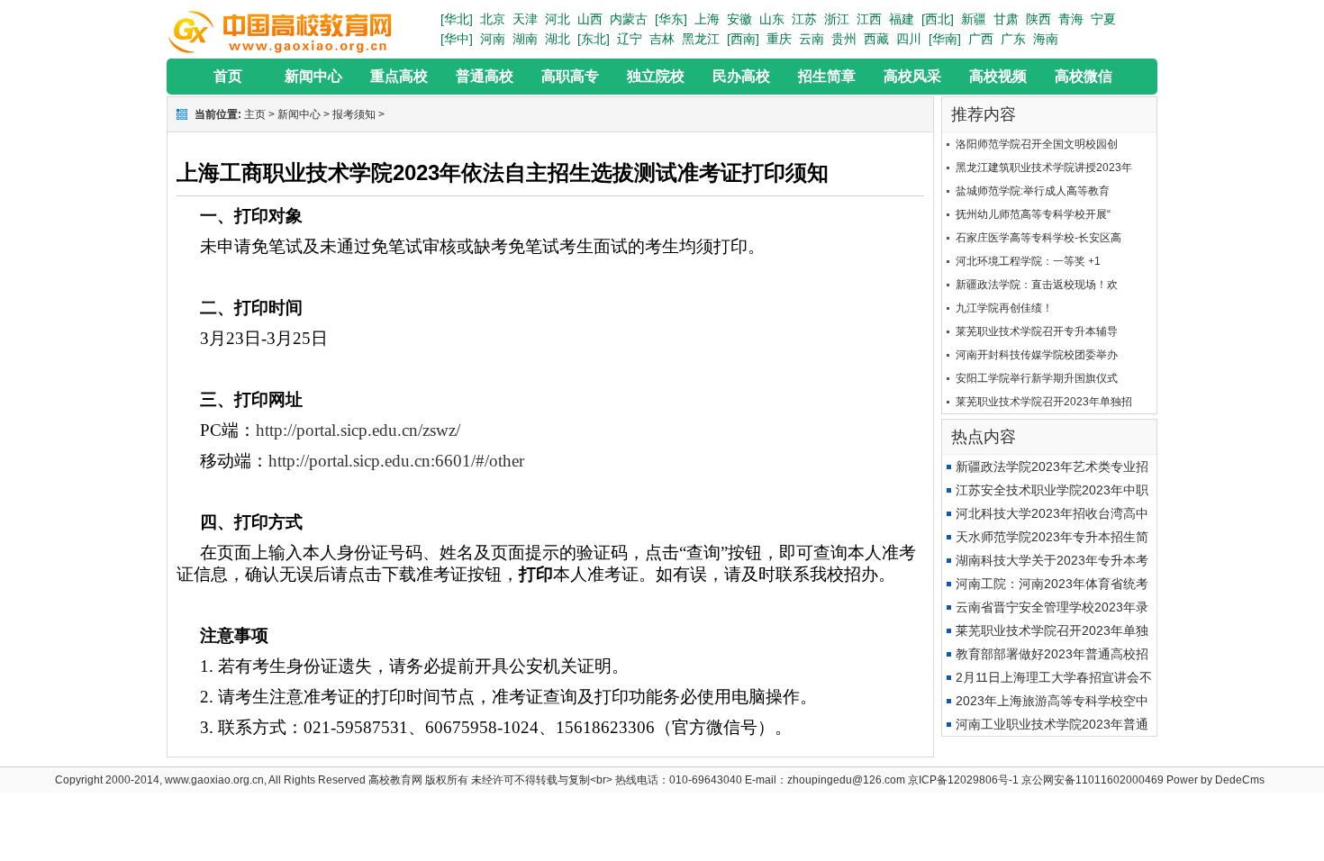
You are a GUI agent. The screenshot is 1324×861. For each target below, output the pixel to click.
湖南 (525, 39)
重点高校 (399, 76)
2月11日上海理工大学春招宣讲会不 (1054, 677)
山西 (590, 19)
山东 (771, 19)
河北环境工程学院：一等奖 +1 (1028, 261)
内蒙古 (629, 19)
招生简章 (827, 76)
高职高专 (570, 76)
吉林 (662, 39)
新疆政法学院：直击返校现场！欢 (1037, 284)
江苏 (804, 19)
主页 (255, 114)
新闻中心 (313, 76)
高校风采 (912, 76)
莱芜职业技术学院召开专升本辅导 (1037, 331)
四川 (908, 39)
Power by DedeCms (1215, 780)
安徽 (739, 19)
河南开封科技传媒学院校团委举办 (1037, 355)
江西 (869, 19)
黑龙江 (701, 39)
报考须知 (354, 114)
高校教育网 (395, 780)
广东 (1013, 39)
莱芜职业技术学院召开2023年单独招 (1044, 401)
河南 (492, 39)
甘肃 (1006, 19)
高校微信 (1083, 76)
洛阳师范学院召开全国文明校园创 (1037, 144)
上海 (707, 19)
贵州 (844, 39)
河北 (557, 19)
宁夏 (1103, 19)
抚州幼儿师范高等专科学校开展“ (1033, 214)
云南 (811, 39)
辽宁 (629, 39)
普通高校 (484, 76)
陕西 (1038, 19)
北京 (492, 19)
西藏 (876, 39)
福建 (901, 19)
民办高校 (741, 76)
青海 (1071, 19)
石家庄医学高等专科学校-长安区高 (1038, 237)
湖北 (557, 39)
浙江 (836, 19)
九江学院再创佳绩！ (1004, 308)
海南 (1045, 39)
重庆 (779, 39)
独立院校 (656, 76)
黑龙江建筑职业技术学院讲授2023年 (1044, 167)
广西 (980, 39)
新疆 (973, 19)
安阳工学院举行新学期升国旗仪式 (1037, 378)
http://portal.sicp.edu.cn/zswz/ (358, 430)
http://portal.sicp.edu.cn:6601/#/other (396, 460)
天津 (525, 19)
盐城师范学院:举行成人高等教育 (1033, 191)
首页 (227, 76)
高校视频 (998, 76)
